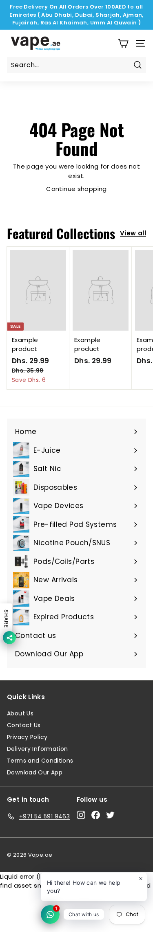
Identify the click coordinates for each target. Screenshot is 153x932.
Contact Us (24, 725)
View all (133, 233)
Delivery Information (37, 749)
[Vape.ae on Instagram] (81, 815)
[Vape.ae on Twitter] (110, 815)
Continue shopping (76, 188)
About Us (20, 713)
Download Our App (34, 772)
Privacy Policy (27, 737)
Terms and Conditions (40, 761)
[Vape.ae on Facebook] (95, 815)
